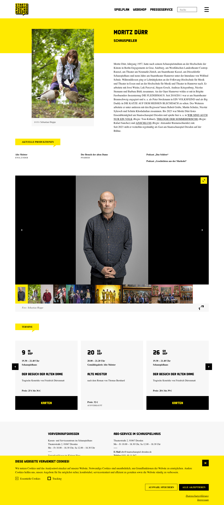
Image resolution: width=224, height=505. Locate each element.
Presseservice (161, 9)
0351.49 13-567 (129, 455)
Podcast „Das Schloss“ (157, 154)
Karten (46, 403)
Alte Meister (21, 154)
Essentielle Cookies (30, 478)
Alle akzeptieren (193, 487)
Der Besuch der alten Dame (94, 154)
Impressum (203, 499)
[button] (206, 9)
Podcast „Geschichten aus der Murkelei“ (166, 161)
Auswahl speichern (161, 487)
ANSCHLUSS (144, 123)
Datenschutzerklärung (197, 495)
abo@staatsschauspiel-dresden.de (136, 451)
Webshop (139, 9)
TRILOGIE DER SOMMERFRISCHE (177, 119)
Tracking (57, 478)
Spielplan (121, 9)
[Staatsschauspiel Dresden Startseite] (21, 9)
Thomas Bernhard (116, 380)
